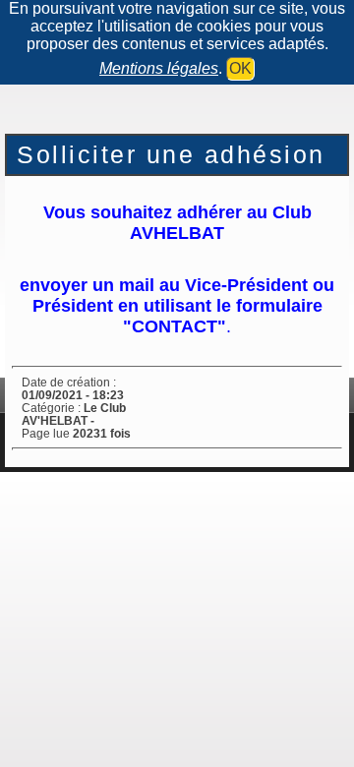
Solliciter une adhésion (171, 154)
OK (240, 68)
